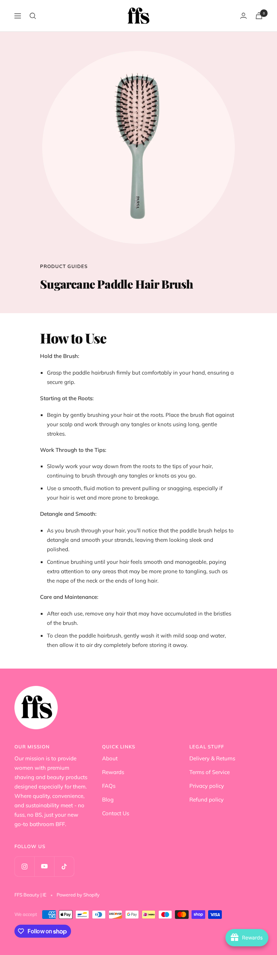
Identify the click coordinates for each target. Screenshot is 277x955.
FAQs (108, 785)
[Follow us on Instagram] (24, 866)
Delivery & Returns (212, 758)
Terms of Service (209, 772)
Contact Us (115, 813)
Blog (108, 799)
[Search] (33, 16)
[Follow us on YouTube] (44, 866)
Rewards (113, 772)
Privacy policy (206, 785)
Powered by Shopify (78, 895)
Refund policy (206, 799)
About (110, 758)
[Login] (243, 16)
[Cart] (259, 15)
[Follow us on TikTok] (64, 866)
